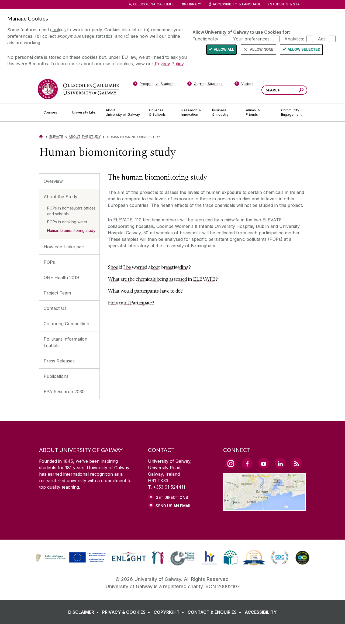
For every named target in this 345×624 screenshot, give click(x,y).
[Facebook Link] (247, 463)
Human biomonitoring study (71, 230)
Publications (56, 376)
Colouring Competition (66, 323)
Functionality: (205, 38)
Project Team (57, 293)
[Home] (41, 137)
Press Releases (59, 361)
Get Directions (172, 497)
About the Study (85, 137)
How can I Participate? (131, 303)
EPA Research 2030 (64, 391)
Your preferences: (252, 38)
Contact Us (55, 308)
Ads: (322, 38)
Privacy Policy (169, 63)
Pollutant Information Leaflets (65, 342)
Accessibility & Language (237, 4)
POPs (49, 262)
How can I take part (64, 246)
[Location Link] (264, 507)
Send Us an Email (173, 505)
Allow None (262, 49)
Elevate (56, 137)
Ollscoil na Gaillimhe (153, 4)
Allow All (224, 49)
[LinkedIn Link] (280, 463)
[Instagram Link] (230, 463)
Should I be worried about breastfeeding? (149, 267)
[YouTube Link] (263, 463)
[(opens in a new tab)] (71, 562)
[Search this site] (301, 90)
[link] (70, 558)
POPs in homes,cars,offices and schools (71, 211)
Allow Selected (304, 49)
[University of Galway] (78, 89)
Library (194, 4)
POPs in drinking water (67, 222)
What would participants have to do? (145, 291)
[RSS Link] (296, 463)
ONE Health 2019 (61, 277)
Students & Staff (286, 4)
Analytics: (294, 38)
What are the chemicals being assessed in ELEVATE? (163, 279)
